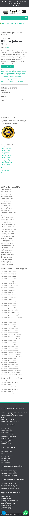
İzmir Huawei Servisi (6, 166)
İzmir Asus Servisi (5, 157)
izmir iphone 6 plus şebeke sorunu (9, 74)
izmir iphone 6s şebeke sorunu (8, 78)
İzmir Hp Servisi (5, 147)
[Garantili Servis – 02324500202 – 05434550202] (14, 11)
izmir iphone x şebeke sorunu (16, 81)
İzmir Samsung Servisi (6, 159)
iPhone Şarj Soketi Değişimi (8, 434)
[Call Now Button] (4, 513)
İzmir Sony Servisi (5, 164)
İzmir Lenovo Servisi (6, 148)
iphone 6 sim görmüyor (6, 71)
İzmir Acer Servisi (5, 150)
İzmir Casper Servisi (6, 154)
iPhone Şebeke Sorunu (11, 42)
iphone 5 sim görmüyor (8, 70)
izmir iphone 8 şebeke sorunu (12, 79)
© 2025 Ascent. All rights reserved (9, 514)
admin (7, 47)
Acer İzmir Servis (5, 173)
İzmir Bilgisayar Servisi (6, 161)
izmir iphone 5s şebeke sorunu (20, 73)
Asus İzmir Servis (5, 168)
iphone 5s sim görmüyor (19, 70)
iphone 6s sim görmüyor (18, 71)
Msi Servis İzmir (5, 170)
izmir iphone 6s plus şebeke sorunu (17, 76)
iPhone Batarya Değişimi (7, 432)
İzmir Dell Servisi (5, 152)
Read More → (7, 66)
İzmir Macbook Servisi (6, 162)
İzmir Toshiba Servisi (6, 155)
